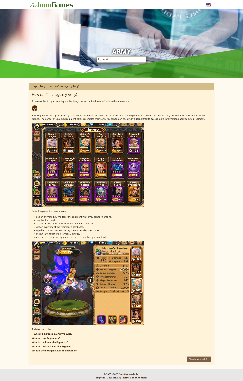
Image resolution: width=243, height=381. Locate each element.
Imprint (100, 377)
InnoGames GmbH (129, 374)
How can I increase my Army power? (52, 333)
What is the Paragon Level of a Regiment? (55, 350)
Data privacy (114, 377)
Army (42, 86)
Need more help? (198, 359)
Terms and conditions (135, 377)
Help (34, 86)
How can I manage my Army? (64, 86)
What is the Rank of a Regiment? (50, 342)
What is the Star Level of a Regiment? (53, 346)
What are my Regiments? (46, 338)
